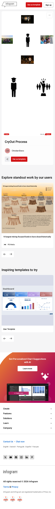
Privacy (14, 487)
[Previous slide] (4, 254)
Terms (6, 487)
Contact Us (8, 441)
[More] (49, 15)
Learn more (27, 368)
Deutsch (13, 447)
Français (35, 447)
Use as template (34, 5)
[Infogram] (9, 5)
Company (7, 428)
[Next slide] (10, 254)
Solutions (7, 418)
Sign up (49, 5)
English (6, 447)
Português (20, 447)
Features (7, 413)
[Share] (7, 159)
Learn (6, 423)
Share (7, 134)
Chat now (20, 441)
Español (28, 447)
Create (6, 408)
